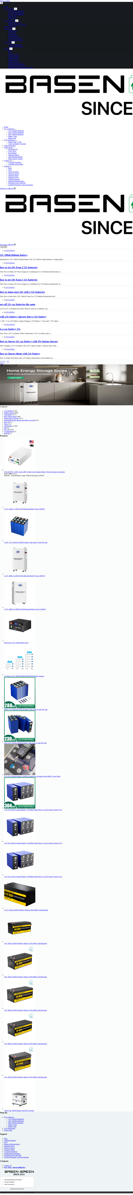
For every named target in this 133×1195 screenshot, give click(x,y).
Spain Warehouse (10, 146)
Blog (10, 168)
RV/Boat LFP (12, 149)
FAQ (10, 170)
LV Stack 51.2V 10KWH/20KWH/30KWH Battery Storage (24, 676)
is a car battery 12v (10, 329)
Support (6, 166)
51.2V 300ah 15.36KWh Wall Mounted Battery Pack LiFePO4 (25, 609)
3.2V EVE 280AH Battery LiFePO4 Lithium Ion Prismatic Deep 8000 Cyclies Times (32, 776)
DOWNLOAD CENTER (16, 183)
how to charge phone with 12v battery (20, 353)
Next (2, 363)
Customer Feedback (14, 162)
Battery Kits (12, 138)
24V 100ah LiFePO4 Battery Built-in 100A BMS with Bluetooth (25, 977)
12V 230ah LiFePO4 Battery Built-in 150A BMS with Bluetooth (25, 1077)
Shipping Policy (13, 175)
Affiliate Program (14, 179)
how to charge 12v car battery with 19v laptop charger (29, 341)
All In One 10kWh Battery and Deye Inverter (19, 1110)
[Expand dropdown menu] (15, 129)
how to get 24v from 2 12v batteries (18, 267)
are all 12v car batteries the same (17, 304)
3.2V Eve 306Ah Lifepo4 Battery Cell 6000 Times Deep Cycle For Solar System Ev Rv (33, 843)
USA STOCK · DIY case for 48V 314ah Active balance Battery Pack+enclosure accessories (34, 472)
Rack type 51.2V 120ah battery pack (16, 643)
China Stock (8, 147)
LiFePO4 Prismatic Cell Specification (20, 185)
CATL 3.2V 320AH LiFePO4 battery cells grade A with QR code (25, 542)
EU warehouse (9, 129)
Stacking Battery (13, 155)
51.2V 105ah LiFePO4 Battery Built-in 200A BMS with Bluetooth (26, 910)
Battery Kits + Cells (14, 142)
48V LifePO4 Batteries (15, 134)
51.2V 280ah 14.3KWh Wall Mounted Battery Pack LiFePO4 (24, 576)
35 (8, 361)
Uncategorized (9, 431)
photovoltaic (8, 426)
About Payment (13, 172)
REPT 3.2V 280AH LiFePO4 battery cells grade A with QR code (25, 709)
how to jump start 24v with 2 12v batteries (22, 292)
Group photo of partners (12, 1153)
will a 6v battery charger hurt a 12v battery (23, 316)
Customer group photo (15, 164)
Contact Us (8, 160)
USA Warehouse (9, 140)
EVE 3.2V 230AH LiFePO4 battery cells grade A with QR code (25, 743)
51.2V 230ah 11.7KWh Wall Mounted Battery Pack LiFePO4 (24, 509)
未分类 (6, 433)
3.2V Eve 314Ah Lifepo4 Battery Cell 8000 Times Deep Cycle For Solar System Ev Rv (33, 877)
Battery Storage (9, 413)
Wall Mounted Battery (15, 157)
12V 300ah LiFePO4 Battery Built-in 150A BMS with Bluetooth (25, 1010)
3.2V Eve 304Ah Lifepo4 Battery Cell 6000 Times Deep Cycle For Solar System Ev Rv (33, 810)
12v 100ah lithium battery (14, 255)
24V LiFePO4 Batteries (16, 132)
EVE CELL (12, 151)
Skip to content (5, 1)
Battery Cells (12, 136)
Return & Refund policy (16, 181)
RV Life (7, 430)
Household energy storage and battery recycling (19, 420)
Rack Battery (12, 153)
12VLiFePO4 (10, 250)
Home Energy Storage (11, 418)
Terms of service (13, 174)
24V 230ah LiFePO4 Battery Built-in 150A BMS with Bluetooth (25, 943)
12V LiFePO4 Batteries (16, 131)
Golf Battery (8, 415)
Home (6, 127)
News (6, 424)
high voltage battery (10, 416)
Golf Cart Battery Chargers (17, 144)
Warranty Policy (13, 177)
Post (5, 428)
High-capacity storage (15, 159)
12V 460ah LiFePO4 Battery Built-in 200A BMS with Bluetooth (25, 1044)
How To (7, 422)
